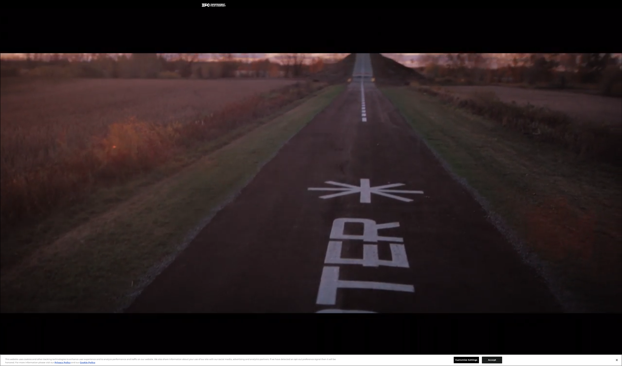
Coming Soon (270, 5)
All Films (408, 6)
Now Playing (246, 5)
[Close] (616, 360)
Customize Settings (466, 360)
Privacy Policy (63, 362)
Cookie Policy (87, 362)
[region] (311, 360)
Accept (492, 360)
